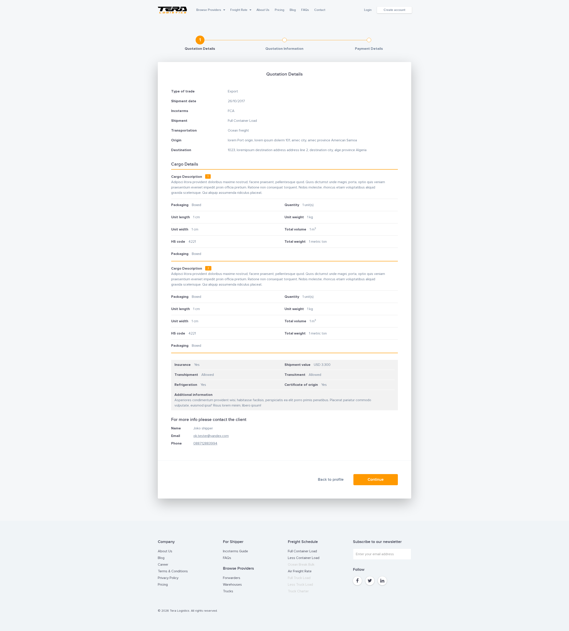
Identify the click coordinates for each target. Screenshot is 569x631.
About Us (262, 10)
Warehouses (232, 584)
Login (368, 10)
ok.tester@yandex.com (211, 436)
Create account (394, 10)
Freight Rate (238, 10)
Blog (293, 10)
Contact (319, 10)
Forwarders (231, 578)
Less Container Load (303, 558)
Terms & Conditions (173, 571)
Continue (376, 479)
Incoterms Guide (235, 551)
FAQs (305, 10)
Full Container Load (302, 551)
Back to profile (331, 479)
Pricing (279, 10)
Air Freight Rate (300, 571)
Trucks (228, 591)
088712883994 (205, 443)
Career (163, 564)
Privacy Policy (168, 578)
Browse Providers (208, 10)
